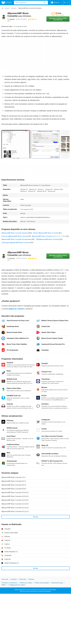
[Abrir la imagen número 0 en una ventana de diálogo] (15, 144)
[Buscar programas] (44, 2)
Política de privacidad (42, 583)
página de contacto (16, 309)
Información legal (57, 583)
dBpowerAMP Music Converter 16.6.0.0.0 (15, 492)
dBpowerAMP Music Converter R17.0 (13, 485)
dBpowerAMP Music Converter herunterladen (16, 239)
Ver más (35, 517)
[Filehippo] (6, 2)
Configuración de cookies (17, 585)
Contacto (14, 579)
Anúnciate (22, 579)
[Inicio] (2, 8)
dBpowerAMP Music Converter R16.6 (13, 489)
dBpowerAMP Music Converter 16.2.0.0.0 (15, 507)
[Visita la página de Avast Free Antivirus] (58, 14)
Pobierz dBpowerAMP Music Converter (46, 233)
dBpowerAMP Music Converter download (15, 233)
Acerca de (4, 579)
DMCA (3, 585)
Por (11, 19)
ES (65, 2)
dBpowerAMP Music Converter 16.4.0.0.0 (15, 500)
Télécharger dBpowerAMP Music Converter (15, 242)
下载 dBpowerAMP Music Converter (47, 239)
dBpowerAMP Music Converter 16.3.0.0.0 (15, 504)
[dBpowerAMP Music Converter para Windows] (3, 17)
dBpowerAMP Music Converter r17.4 (13, 477)
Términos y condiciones (9, 583)
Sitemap (31, 579)
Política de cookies (26, 583)
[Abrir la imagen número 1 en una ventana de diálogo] (45, 144)
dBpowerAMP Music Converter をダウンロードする (49, 236)
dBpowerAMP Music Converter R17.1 (13, 481)
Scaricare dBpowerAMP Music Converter (14, 236)
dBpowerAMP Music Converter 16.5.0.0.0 (15, 496)
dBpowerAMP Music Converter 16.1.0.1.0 (15, 511)
